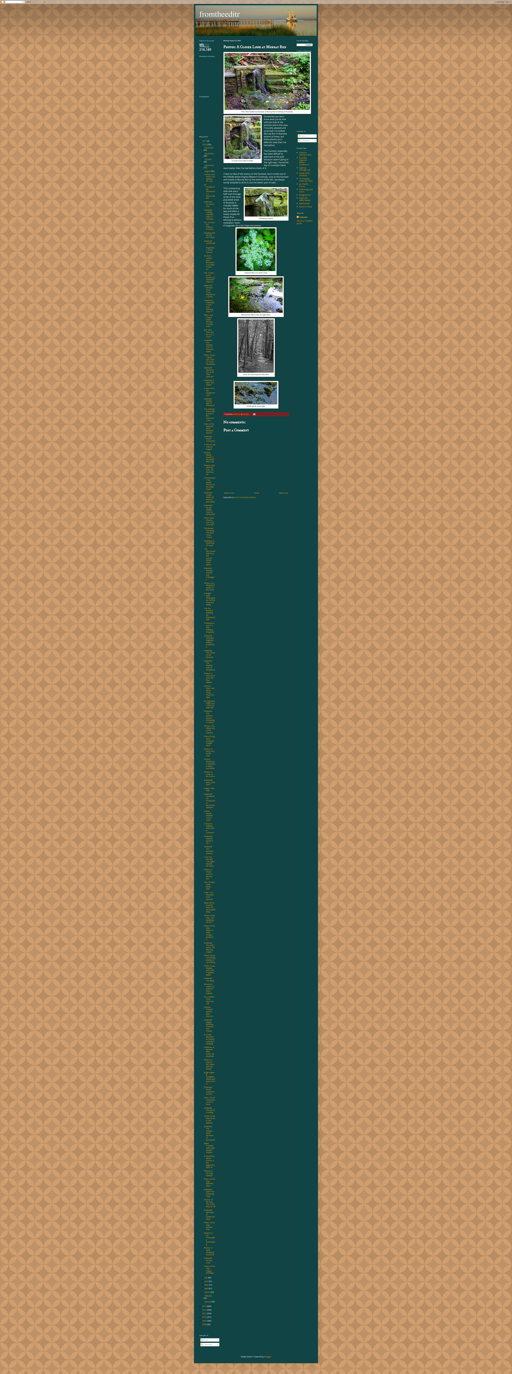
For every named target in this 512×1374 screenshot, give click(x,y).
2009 (204, 1321)
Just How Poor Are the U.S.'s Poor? (209, 333)
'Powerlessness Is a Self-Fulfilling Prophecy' (209, 627)
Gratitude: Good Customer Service (209, 1090)
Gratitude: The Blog (209, 979)
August (208, 171)
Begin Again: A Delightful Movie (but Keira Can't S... (209, 1078)
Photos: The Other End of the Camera (209, 729)
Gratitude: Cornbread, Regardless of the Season (209, 246)
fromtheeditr (219, 13)
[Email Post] (254, 414)
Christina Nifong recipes (305, 153)
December (209, 147)
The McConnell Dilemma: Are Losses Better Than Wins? (209, 557)
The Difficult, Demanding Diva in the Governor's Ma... (209, 415)
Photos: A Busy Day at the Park (209, 752)
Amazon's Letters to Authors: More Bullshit (209, 988)
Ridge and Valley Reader (305, 199)
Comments (305, 140)
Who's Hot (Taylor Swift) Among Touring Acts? (208, 321)
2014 (204, 144)
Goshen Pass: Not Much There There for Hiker (209, 691)
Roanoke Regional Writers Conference (304, 161)
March (208, 1292)
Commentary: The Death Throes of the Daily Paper (209, 483)
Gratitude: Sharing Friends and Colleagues (209, 574)
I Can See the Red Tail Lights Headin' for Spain (209, 861)
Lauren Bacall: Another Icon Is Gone (208, 815)
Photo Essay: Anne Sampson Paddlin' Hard (209, 741)
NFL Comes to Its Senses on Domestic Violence (209, 277)
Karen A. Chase (305, 206)
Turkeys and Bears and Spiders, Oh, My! (209, 177)
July (206, 1277)
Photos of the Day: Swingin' (208, 1173)
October (208, 159)
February (208, 1295)
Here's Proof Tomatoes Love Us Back (209, 1101)
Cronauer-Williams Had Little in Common (209, 828)
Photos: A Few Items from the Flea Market (209, 678)
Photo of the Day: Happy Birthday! (209, 1269)
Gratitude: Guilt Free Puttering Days (209, 1192)
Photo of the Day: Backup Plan (209, 1225)
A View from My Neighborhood (209, 391)
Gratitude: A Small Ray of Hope (209, 543)
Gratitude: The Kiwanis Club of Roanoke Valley (209, 346)
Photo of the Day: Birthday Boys (209, 1182)
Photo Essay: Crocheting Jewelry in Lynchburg (209, 958)
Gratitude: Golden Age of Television (209, 402)
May (207, 1285)
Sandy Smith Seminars (304, 174)
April (207, 1288)
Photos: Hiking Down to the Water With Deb (209, 457)
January (208, 1301)
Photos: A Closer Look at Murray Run (208, 874)
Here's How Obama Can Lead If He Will (209, 521)
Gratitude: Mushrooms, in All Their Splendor (209, 372)
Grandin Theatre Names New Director (208, 1011)
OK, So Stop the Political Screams (209, 225)
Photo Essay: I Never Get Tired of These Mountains (209, 359)
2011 (204, 1313)
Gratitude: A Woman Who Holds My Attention (209, 1051)
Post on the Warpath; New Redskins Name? (209, 428)
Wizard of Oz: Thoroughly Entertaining (209, 1238)
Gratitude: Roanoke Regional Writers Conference (209, 641)
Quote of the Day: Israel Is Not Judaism (209, 1119)
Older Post (283, 493)
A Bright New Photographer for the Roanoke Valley (209, 599)
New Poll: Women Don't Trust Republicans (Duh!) (209, 291)
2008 (204, 1324)
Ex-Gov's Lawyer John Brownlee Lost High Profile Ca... (209, 262)
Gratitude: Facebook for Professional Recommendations (209, 801)
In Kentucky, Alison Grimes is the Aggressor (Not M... (209, 1162)
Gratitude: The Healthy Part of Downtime (209, 665)
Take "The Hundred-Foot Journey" (209, 895)
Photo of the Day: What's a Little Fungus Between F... (209, 933)
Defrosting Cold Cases (306, 190)
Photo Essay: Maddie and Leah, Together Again (209, 970)
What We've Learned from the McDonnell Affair (209, 907)
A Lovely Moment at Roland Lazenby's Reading (209, 1039)
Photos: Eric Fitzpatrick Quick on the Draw (209, 586)
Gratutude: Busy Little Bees (209, 782)
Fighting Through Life (304, 169)
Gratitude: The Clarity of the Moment (209, 653)
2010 (204, 1317)
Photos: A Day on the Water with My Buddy (209, 1064)
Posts (302, 136)
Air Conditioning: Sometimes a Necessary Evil (209, 191)
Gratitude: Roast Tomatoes (209, 438)
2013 (204, 1306)
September (209, 165)
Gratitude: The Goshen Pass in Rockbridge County (209, 717)
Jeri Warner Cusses (304, 185)
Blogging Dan (305, 195)
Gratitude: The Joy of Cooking (209, 1110)
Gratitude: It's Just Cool (208, 1260)
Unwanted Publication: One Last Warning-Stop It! (209, 306)
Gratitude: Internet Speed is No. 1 (208, 839)
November (209, 153)
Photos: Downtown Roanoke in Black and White (209, 763)
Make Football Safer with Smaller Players (209, 1148)
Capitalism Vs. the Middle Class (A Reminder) (209, 510)
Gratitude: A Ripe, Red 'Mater (209, 382)
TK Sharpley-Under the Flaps (306, 179)
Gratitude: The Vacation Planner (208, 849)
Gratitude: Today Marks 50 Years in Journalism (209, 497)
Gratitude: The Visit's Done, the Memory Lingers (209, 947)
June (207, 1281)
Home (256, 493)
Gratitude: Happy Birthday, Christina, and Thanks (209, 1025)
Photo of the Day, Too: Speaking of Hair (209, 918)
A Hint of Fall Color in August (209, 446)
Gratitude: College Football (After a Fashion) (208, 214)
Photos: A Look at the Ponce (209, 774)
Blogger (267, 1356)
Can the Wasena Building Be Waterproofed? (209, 614)
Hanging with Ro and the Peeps (209, 235)
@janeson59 (304, 203)
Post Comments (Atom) (245, 497)
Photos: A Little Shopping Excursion (209, 1251)
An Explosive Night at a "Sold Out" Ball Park (209, 704)
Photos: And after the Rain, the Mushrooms (209, 470)
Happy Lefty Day (209, 789)
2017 (204, 141)
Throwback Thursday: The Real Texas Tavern (209, 532)
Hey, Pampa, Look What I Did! (209, 885)
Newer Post (229, 493)
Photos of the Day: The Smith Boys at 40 (209, 1203)
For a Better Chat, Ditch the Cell (209, 1000)
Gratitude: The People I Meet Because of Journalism (209, 1133)
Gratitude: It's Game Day (209, 204)
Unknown (303, 217)
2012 (204, 1310)
